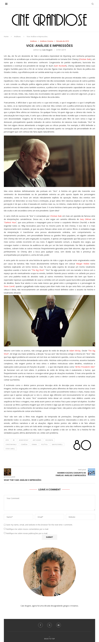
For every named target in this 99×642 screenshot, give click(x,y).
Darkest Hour (10, 222)
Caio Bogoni (47, 50)
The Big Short (38, 270)
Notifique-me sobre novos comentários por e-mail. (27, 529)
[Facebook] (40, 625)
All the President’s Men (84, 367)
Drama (34, 444)
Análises (17, 36)
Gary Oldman (85, 219)
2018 (7, 440)
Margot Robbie (82, 263)
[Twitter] (49, 625)
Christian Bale (85, 59)
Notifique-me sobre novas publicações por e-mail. (27, 533)
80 (14, 440)
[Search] (92, 4)
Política (44, 444)
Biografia (49, 440)
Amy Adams (37, 440)
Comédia (24, 444)
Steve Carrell (9, 286)
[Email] (58, 625)
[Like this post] (52, 463)
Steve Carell (10, 449)
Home (6, 36)
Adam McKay (75, 350)
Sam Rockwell (60, 66)
